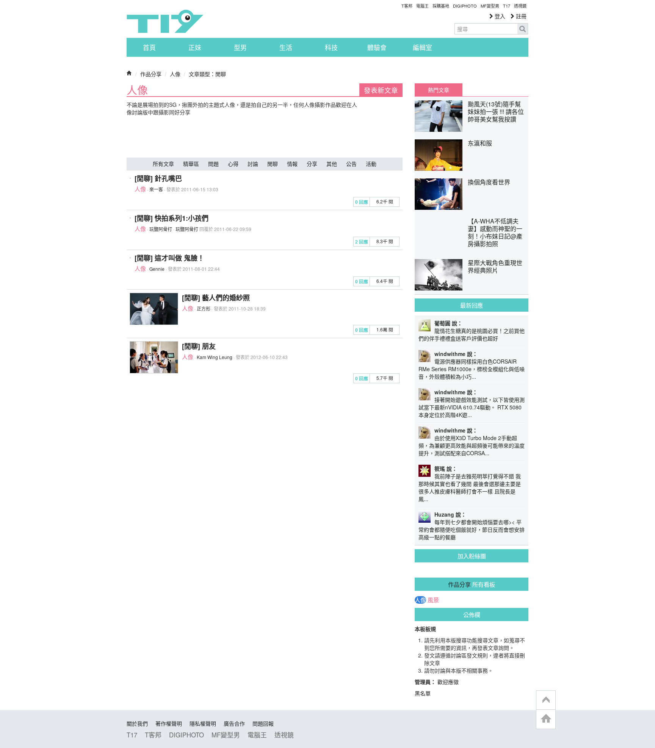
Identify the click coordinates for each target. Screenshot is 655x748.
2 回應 (361, 242)
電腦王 (422, 6)
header (545, 700)
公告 (351, 163)
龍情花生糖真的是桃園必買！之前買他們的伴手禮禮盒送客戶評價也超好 (471, 334)
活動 (371, 163)
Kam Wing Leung (214, 357)
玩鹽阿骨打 (160, 229)
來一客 (156, 189)
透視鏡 (520, 6)
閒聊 (272, 163)
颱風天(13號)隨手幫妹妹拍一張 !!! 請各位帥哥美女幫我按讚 (496, 111)
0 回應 (361, 202)
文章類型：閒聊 (207, 74)
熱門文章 (438, 90)
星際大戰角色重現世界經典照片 (495, 266)
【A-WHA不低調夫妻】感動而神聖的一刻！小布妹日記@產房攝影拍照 (495, 232)
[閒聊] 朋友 (199, 346)
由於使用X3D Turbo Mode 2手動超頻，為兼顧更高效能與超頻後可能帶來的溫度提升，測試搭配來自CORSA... (471, 445)
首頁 (149, 47)
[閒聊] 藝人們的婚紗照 (216, 298)
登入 (499, 16)
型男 (240, 47)
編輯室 (422, 47)
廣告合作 (234, 723)
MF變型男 (490, 6)
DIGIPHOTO (465, 6)
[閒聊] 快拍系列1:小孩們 (171, 218)
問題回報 (263, 723)
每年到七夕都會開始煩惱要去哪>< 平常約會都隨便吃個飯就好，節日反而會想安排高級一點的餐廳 (471, 529)
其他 (331, 163)
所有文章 (163, 163)
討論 (253, 163)
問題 (213, 163)
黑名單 (423, 693)
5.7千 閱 (384, 378)
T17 (165, 21)
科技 (331, 47)
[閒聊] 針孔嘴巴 (158, 178)
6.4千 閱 (384, 281)
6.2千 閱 (384, 201)
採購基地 (440, 6)
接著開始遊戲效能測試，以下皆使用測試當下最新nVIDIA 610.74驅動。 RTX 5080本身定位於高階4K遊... (471, 407)
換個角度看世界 (489, 182)
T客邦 (406, 6)
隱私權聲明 (203, 723)
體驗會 (377, 47)
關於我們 (137, 723)
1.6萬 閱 (384, 329)
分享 (312, 163)
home (545, 719)
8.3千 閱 (384, 241)
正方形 (203, 308)
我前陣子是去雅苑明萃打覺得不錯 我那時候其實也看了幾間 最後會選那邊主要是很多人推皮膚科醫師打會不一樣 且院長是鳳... (469, 487)
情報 (292, 163)
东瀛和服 (480, 143)
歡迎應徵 (448, 682)
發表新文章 (381, 90)
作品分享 (150, 74)
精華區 (191, 163)
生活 (285, 47)
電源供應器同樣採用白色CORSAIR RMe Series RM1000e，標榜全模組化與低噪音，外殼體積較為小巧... (471, 369)
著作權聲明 (168, 723)
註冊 (520, 16)
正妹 (194, 47)
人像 (175, 74)
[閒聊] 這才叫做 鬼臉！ (169, 258)
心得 (233, 163)
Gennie (157, 268)
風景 (433, 600)
